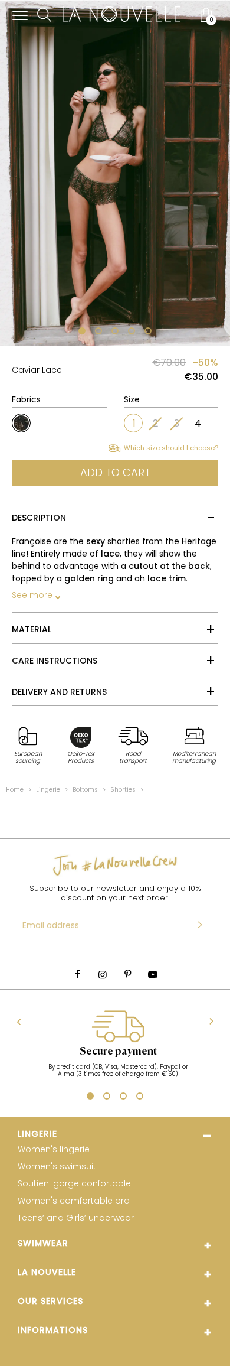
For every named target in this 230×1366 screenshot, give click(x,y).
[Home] (121, 15)
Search (44, 14)
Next (211, 1022)
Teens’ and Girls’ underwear (76, 1218)
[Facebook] (77, 974)
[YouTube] (152, 974)
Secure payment (118, 1051)
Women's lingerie (54, 1149)
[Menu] (20, 15)
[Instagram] (102, 974)
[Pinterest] (127, 974)
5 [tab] (148, 332)
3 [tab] (115, 332)
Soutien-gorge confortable (74, 1184)
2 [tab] (98, 332)
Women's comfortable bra (74, 1201)
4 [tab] (131, 332)
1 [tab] (80, 332)
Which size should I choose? (171, 448)
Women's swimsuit (57, 1167)
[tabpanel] (115, 173)
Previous (19, 1022)
